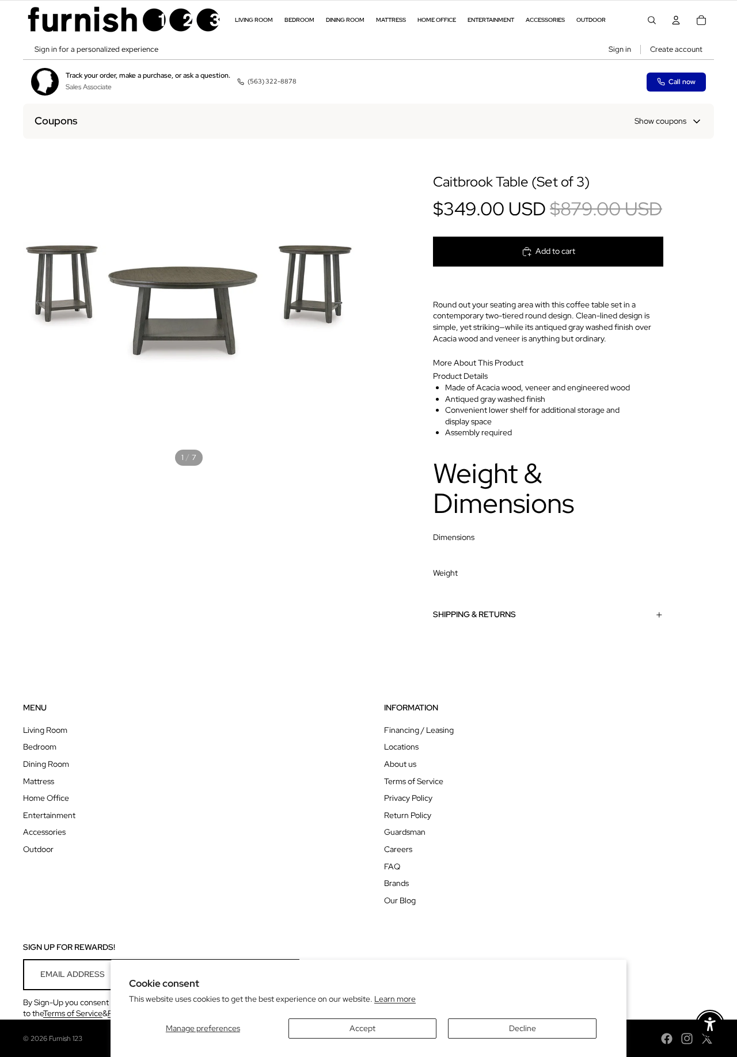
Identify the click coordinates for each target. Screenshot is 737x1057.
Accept (362, 1028)
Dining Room (46, 764)
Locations (401, 747)
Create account (676, 49)
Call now (682, 81)
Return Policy (407, 815)
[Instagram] (687, 1038)
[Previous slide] (35, 304)
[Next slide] (342, 304)
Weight (445, 573)
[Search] (651, 20)
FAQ (392, 866)
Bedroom (39, 747)
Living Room (45, 730)
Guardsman (405, 832)
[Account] (676, 20)
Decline (522, 1028)
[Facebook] (667, 1038)
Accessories (44, 832)
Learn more (395, 999)
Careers (398, 849)
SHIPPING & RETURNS (474, 614)
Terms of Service (413, 781)
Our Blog (400, 900)
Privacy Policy (408, 798)
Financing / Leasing (419, 730)
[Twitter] (707, 1038)
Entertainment (49, 815)
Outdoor (38, 849)
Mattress (38, 781)
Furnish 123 (65, 1038)
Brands (396, 883)
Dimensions (453, 537)
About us (400, 764)
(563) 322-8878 (272, 81)
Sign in (620, 49)
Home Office (46, 798)
